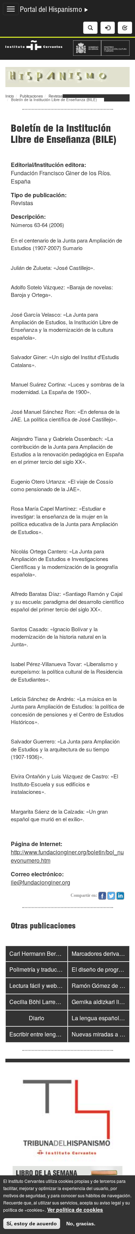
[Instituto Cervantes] (33, 44)
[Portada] (67, 76)
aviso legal (110, 1202)
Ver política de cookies (75, 1209)
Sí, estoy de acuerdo (31, 1223)
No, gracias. (80, 1223)
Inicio (9, 96)
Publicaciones (31, 96)
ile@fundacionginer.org (40, 882)
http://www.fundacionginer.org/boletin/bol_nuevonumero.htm (67, 856)
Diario (36, 1018)
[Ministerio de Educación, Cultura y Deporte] (101, 47)
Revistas (56, 96)
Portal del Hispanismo (52, 10)
